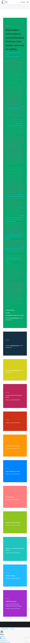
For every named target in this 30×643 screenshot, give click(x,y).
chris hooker (8, 114)
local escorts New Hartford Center (13, 219)
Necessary (3, 638)
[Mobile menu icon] (28, 2)
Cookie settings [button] (5, 628)
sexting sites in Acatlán (12, 257)
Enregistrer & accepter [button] (5, 642)
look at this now (17, 108)
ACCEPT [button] (12, 628)
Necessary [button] (2, 636)
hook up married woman (17, 217)
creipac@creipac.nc (14, 318)
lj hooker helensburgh (13, 234)
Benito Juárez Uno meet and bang (13, 250)
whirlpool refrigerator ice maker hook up (15, 248)
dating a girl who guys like (17, 125)
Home (23, 246)
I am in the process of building (12, 56)
